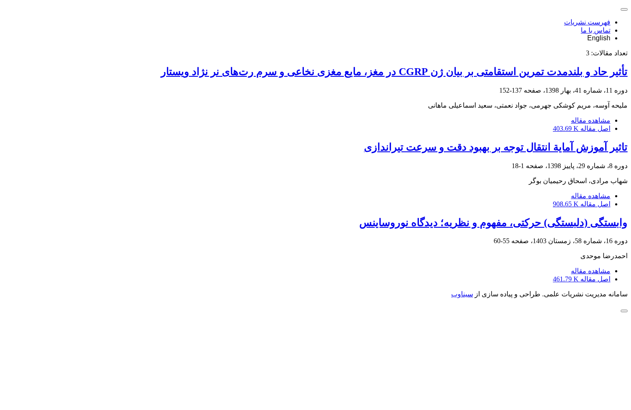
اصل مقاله (581, 128)
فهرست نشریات (587, 22)
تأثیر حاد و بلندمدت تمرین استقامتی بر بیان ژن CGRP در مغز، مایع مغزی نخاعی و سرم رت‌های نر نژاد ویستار (394, 71)
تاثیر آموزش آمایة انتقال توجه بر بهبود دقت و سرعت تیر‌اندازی (496, 147)
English (598, 38)
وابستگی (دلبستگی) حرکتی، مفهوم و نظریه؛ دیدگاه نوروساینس (493, 222)
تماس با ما (595, 30)
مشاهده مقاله (590, 120)
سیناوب (462, 294)
